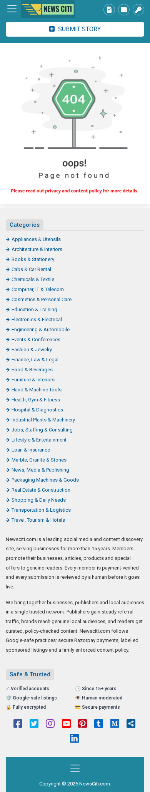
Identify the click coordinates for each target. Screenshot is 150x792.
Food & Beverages (32, 369)
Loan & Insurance (31, 450)
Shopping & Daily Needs (39, 500)
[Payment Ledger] (124, 9)
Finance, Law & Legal (35, 359)
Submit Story (79, 29)
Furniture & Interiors (33, 380)
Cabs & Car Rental (31, 269)
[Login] (138, 9)
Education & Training (34, 309)
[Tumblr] (98, 724)
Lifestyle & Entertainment (39, 440)
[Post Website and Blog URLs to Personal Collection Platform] (48, 9)
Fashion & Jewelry (32, 349)
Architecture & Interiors (37, 249)
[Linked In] (74, 739)
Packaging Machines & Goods (45, 480)
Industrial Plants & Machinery (43, 420)
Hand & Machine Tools (37, 390)
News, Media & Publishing (40, 470)
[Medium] (114, 724)
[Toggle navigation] (12, 9)
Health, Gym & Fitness (36, 400)
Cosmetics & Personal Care (42, 299)
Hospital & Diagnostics (37, 410)
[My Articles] (109, 9)
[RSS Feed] (131, 724)
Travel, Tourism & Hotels (38, 520)
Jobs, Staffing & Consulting (42, 430)
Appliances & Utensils (36, 239)
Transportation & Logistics (41, 510)
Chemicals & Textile (33, 279)
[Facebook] (17, 724)
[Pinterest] (82, 724)
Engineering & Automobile (41, 329)
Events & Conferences (36, 339)
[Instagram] (50, 724)
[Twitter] (34, 724)
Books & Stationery (33, 259)
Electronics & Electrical (37, 319)
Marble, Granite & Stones (39, 460)
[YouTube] (66, 724)
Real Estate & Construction (41, 490)
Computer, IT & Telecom (38, 289)
